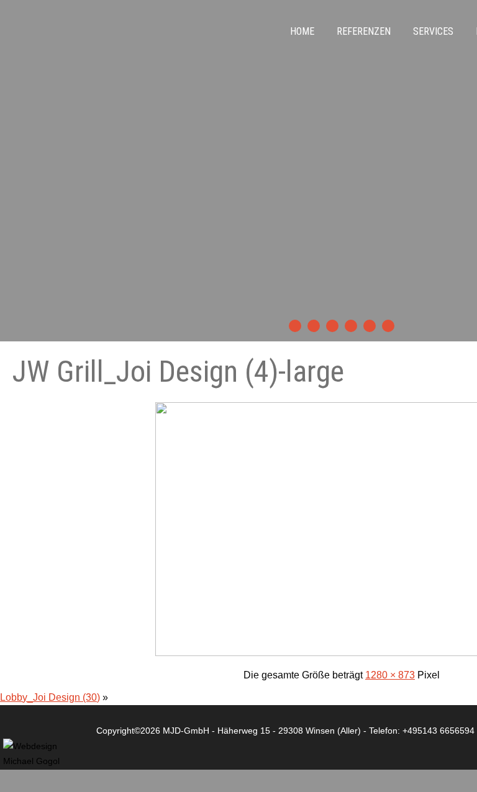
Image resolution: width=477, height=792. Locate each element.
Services (433, 31)
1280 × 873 (390, 675)
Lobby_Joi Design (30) (50, 697)
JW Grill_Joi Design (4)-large (178, 371)
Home (302, 31)
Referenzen (364, 31)
